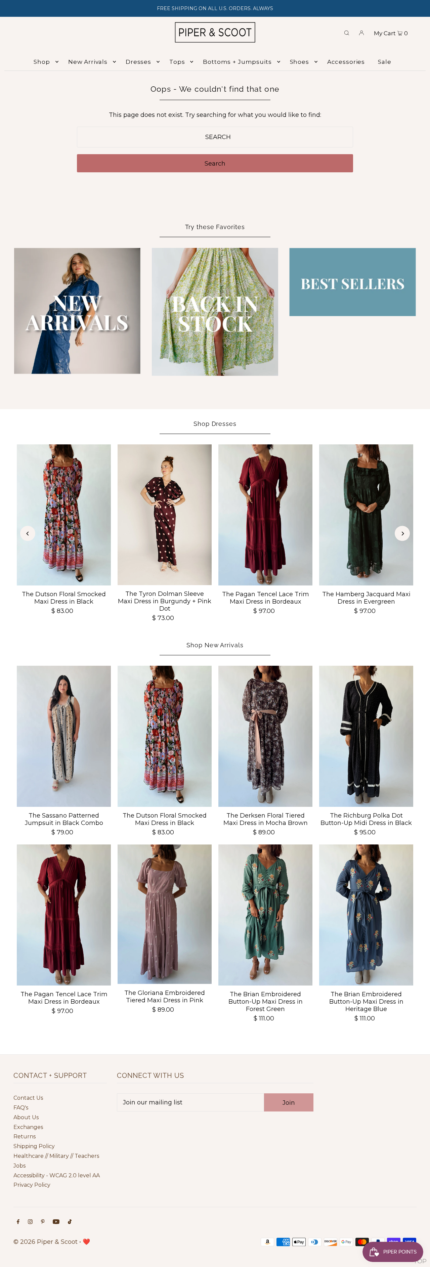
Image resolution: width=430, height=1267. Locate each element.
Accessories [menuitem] (346, 61)
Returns (24, 1136)
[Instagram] (30, 1222)
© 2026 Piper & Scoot (45, 1242)
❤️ (86, 1242)
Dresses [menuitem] (138, 61)
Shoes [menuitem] (299, 61)
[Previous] (27, 533)
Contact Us (28, 1098)
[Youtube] (56, 1222)
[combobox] (215, 137)
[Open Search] (346, 32)
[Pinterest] (43, 1222)
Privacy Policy (31, 1185)
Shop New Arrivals (214, 645)
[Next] (402, 533)
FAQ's (20, 1107)
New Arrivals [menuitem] (88, 61)
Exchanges (28, 1127)
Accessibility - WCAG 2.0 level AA (56, 1175)
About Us (26, 1117)
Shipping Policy (34, 1146)
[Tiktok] (70, 1222)
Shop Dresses (215, 423)
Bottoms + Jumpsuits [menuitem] (237, 61)
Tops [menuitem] (177, 61)
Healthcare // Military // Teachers (56, 1156)
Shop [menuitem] (42, 61)
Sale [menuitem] (384, 61)
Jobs (19, 1166)
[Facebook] (18, 1222)
